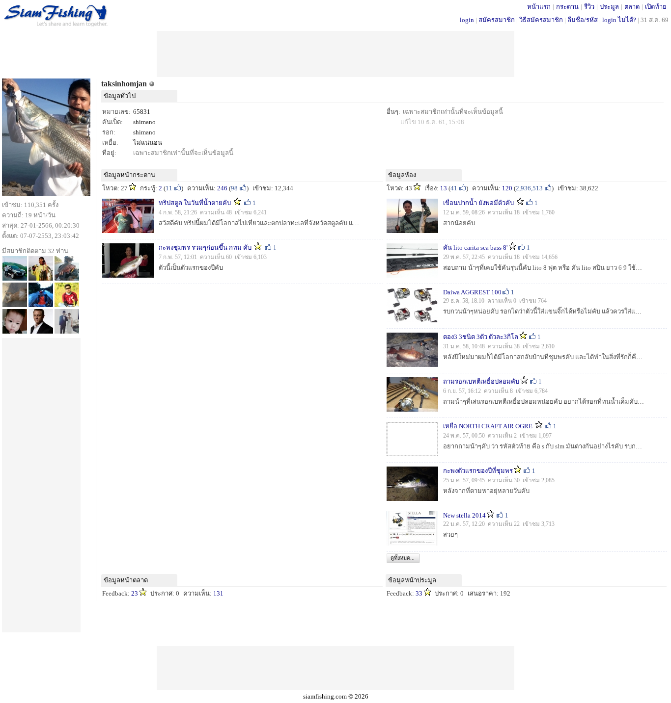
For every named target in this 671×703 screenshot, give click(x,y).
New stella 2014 (464, 515)
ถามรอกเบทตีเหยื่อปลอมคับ (481, 381)
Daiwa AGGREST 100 (472, 292)
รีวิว (589, 6)
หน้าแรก (539, 6)
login (467, 20)
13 (443, 188)
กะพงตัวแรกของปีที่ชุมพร (478, 470)
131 (218, 593)
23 (134, 593)
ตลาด (632, 6)
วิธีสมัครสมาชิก (541, 20)
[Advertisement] (335, 53)
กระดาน (567, 6)
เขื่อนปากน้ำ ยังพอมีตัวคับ (479, 203)
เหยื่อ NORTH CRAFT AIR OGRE (488, 426)
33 (419, 593)
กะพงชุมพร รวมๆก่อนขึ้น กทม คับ (205, 247)
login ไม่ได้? (619, 20)
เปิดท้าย (656, 6)
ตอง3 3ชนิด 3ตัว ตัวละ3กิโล (480, 336)
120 (507, 188)
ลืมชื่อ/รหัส (582, 20)
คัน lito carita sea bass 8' (475, 247)
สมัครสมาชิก (496, 20)
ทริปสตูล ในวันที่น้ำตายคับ (195, 203)
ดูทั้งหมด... (403, 558)
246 (222, 188)
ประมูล (609, 6)
